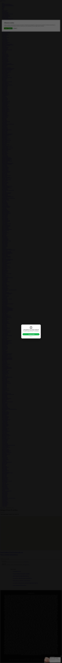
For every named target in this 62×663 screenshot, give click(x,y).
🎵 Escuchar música (31, 334)
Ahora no (31, 336)
